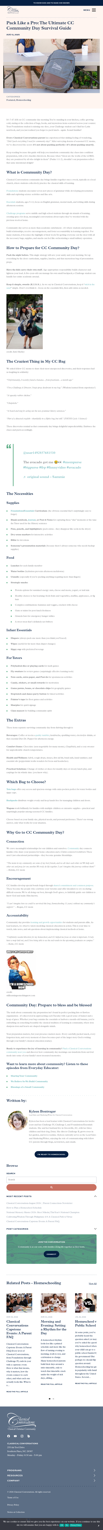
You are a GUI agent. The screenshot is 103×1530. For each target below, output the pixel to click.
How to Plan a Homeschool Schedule (24, 1208)
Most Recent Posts (19, 1196)
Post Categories (17, 1229)
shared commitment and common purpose (73, 886)
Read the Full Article (17, 1391)
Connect (51, 1254)
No (67, 1525)
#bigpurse (30, 467)
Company (13, 1480)
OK (61, 1525)
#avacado (74, 467)
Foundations (12, 191)
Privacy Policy (13, 1505)
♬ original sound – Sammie (44, 477)
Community (73, 849)
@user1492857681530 (39, 453)
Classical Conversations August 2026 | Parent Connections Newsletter (39, 1203)
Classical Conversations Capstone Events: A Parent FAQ (32, 1221)
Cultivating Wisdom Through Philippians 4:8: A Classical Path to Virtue (39, 1217)
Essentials (10, 202)
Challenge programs (15, 213)
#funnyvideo (56, 467)
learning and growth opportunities (46, 922)
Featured (10, 100)
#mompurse (72, 462)
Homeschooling (23, 100)
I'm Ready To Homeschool (51, 1154)
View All (93, 1284)
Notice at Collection (16, 1512)
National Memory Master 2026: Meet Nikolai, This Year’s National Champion (42, 1212)
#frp (42, 467)
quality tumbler (42, 735)
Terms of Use (13, 1498)
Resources (15, 1475)
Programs (14, 1470)
